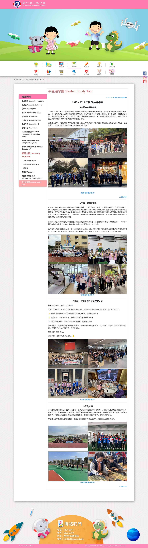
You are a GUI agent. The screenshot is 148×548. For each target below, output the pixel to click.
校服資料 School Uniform (31, 120)
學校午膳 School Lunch (30, 124)
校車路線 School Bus (30, 116)
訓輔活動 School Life (29, 128)
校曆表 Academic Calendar (32, 105)
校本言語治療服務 (29, 160)
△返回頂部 (123, 197)
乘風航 (25, 168)
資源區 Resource (28, 172)
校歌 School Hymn (29, 109)
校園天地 (21, 79)
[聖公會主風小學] (29, 4)
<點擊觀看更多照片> (87, 193)
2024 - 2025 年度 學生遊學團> (116, 98)
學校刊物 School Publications (33, 101)
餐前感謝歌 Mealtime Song (31, 112)
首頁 (15, 79)
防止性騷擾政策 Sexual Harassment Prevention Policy (31, 134)
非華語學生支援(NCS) (31, 164)
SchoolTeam (29, 546)
